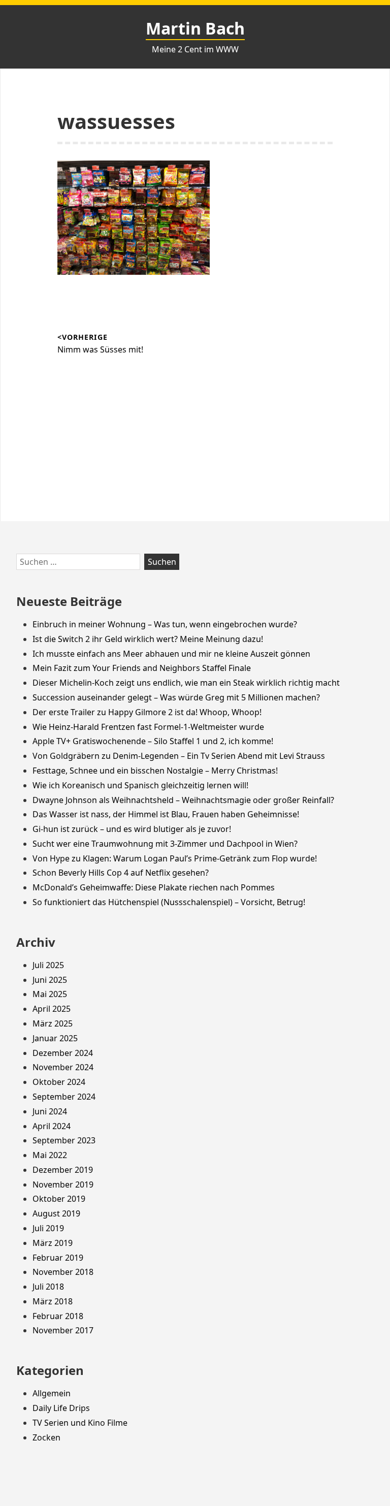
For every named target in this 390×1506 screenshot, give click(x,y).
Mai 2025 (49, 994)
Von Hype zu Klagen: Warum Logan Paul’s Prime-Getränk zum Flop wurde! (174, 858)
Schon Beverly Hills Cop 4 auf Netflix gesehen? (120, 872)
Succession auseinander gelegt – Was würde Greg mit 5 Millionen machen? (176, 697)
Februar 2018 (57, 1316)
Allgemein (51, 1393)
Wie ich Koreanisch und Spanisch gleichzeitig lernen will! (140, 785)
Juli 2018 (48, 1286)
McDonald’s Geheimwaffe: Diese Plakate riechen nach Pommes (153, 887)
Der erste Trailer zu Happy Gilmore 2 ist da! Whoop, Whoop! (147, 712)
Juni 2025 (49, 979)
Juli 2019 (48, 1228)
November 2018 (62, 1271)
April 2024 (51, 1126)
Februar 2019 (57, 1257)
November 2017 (62, 1330)
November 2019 (62, 1184)
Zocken (46, 1437)
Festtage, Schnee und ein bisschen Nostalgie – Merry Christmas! (155, 770)
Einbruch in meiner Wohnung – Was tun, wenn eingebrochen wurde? (164, 624)
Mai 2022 (49, 1155)
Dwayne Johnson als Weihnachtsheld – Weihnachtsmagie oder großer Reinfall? (183, 800)
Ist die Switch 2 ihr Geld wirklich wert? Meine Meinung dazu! (147, 639)
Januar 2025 (55, 1038)
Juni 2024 (49, 1111)
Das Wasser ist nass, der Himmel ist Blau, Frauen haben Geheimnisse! (165, 814)
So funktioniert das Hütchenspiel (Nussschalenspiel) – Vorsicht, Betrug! (168, 902)
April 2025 (51, 1008)
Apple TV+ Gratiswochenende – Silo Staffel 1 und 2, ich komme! (152, 741)
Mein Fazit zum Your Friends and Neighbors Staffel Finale (141, 668)
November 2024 (62, 1067)
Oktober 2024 (58, 1081)
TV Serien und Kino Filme (79, 1422)
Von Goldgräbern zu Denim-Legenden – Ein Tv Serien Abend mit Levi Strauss (178, 755)
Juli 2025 (48, 965)
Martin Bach (195, 28)
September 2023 (63, 1140)
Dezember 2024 (62, 1053)
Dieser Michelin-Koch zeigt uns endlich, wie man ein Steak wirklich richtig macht (186, 682)
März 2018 (52, 1301)
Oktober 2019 (58, 1198)
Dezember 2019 (62, 1169)
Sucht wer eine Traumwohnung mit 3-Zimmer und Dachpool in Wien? (165, 843)
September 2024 (63, 1096)
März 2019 (52, 1242)
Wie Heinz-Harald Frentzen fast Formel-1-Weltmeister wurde (148, 726)
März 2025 (52, 1023)
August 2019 (56, 1213)
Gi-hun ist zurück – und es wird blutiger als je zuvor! (131, 829)
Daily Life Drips (61, 1408)
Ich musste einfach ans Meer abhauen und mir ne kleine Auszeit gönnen (171, 653)
